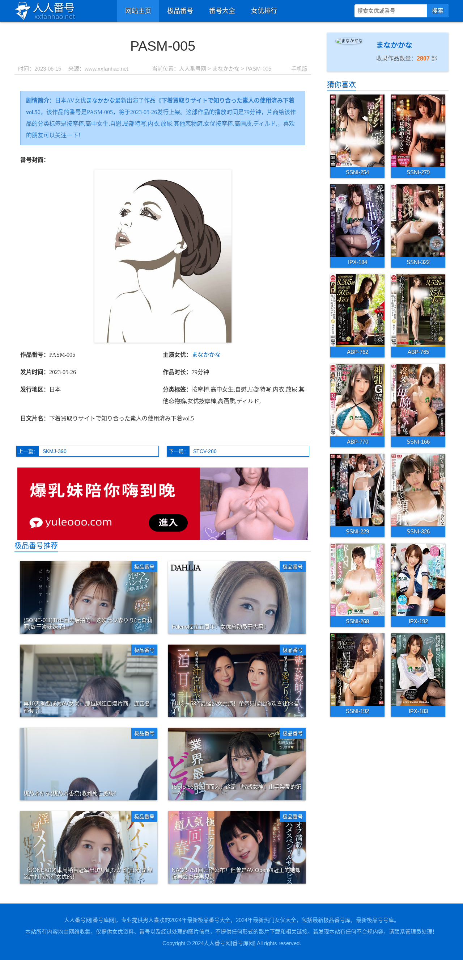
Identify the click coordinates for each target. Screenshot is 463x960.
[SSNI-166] (418, 399)
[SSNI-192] (357, 669)
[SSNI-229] (357, 489)
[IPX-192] (418, 579)
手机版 (299, 69)
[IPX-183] (418, 669)
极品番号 (180, 10)
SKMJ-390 (55, 451)
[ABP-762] (357, 310)
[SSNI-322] (418, 220)
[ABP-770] (357, 399)
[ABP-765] (418, 310)
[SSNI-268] (357, 579)
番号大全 (222, 10)
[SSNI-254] (357, 130)
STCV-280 (205, 451)
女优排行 (264, 10)
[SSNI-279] (418, 130)
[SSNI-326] (418, 489)
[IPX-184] (357, 220)
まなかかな (225, 69)
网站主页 (138, 10)
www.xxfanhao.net (106, 69)
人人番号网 (192, 69)
